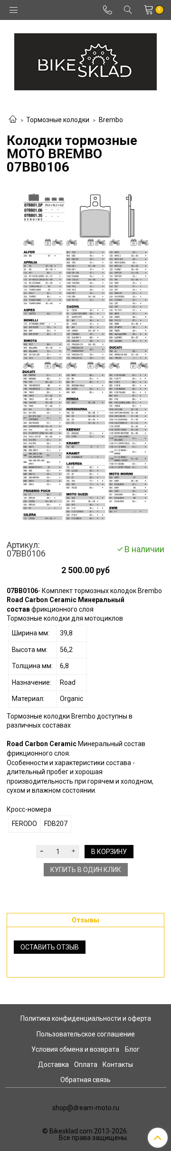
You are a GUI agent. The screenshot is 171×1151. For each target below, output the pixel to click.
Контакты (118, 1064)
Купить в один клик (85, 869)
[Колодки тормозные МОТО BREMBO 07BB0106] (85, 357)
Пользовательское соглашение (86, 1034)
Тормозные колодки (57, 120)
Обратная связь (85, 1080)
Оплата (85, 1064)
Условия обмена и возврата (75, 1049)
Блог (132, 1049)
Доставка (53, 1064)
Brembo (111, 120)
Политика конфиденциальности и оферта (85, 1018)
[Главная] (13, 120)
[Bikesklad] (85, 59)
